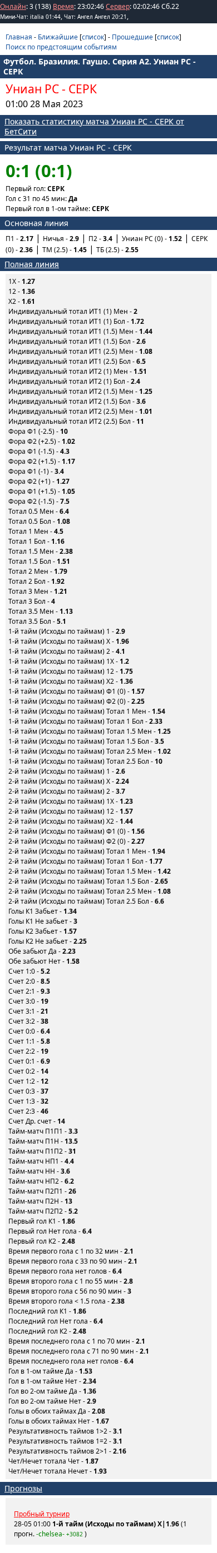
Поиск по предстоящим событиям (61, 47)
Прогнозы (23, 1488)
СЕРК (82, 89)
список (93, 37)
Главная (19, 37)
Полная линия (31, 264)
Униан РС (32, 89)
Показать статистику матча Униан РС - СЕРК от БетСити (94, 126)
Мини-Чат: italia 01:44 (30, 17)
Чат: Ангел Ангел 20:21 (95, 17)
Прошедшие (132, 37)
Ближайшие (58, 37)
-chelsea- (50, 1534)
